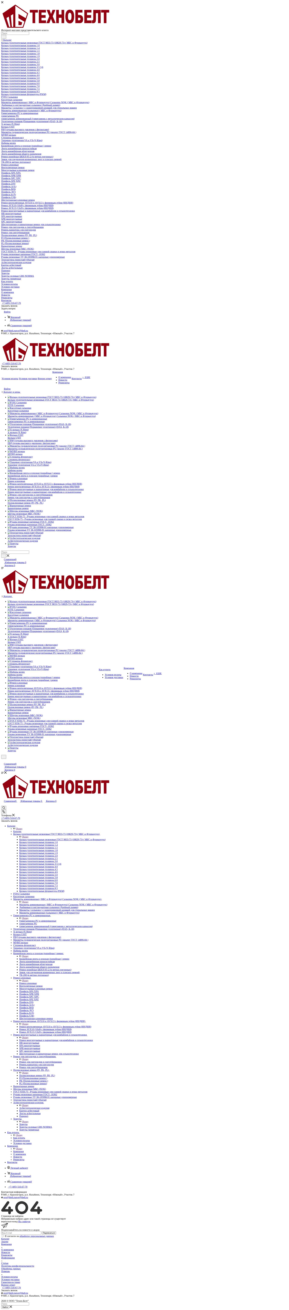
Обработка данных (11, 1268)
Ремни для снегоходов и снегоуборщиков (40, 1062)
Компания (18, 1151)
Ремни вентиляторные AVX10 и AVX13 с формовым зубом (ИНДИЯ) (55, 1026)
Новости (5, 1252)
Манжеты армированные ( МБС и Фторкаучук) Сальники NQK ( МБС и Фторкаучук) (63, 904)
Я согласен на (29, 1236)
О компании (7, 1249)
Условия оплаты (9, 1276)
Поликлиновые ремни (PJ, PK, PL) (37, 1075)
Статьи (4, 1263)
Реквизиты (6, 1255)
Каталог (17, 831)
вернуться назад (9, 1221)
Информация (8, 1258)
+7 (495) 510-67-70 (11, 303)
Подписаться (49, 1233)
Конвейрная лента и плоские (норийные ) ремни (44, 959)
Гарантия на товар (10, 1282)
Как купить (19, 1138)
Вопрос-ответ (8, 1285)
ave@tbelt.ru (9, 330)
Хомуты (23, 1124)
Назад (19, 828)
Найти (5, 1307)
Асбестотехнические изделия (34, 1108)
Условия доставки (10, 1279)
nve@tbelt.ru (22, 330)
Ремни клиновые (28, 983)
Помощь (5, 1271)
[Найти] (3, 37)
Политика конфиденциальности (17, 1266)
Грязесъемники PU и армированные (37, 921)
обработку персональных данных (37, 1236)
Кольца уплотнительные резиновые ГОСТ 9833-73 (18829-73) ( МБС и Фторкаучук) (62, 839)
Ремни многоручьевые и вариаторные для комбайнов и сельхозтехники (56, 1040)
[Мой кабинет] (2, 760)
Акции (4, 1241)
